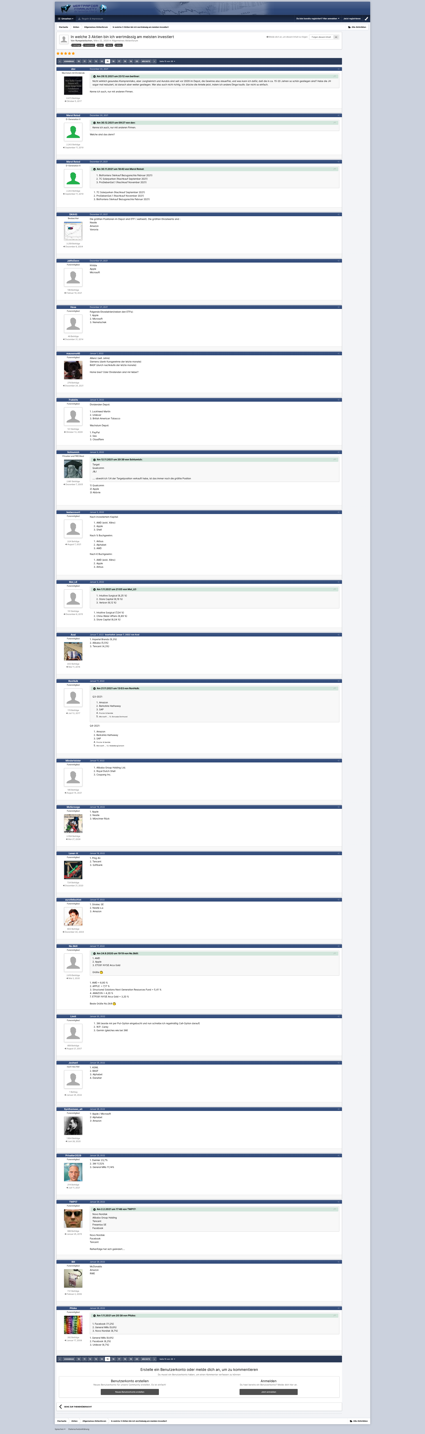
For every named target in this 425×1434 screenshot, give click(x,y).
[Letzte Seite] (154, 61)
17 (119, 61)
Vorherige (69, 61)
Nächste (146, 61)
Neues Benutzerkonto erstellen (129, 1392)
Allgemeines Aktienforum (125, 40)
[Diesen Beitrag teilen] (338, 69)
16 (113, 61)
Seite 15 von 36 (167, 61)
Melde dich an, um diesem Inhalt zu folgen (288, 37)
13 (96, 61)
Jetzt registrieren (352, 18)
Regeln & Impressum (92, 18)
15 (108, 61)
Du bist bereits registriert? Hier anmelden (317, 18)
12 (90, 61)
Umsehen (66, 18)
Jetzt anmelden (268, 1392)
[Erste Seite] (60, 61)
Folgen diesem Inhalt (321, 37)
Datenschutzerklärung (78, 1429)
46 (336, 37)
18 (125, 61)
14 (102, 61)
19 (131, 61)
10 (79, 61)
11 (84, 61)
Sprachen (59, 1429)
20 (137, 61)
